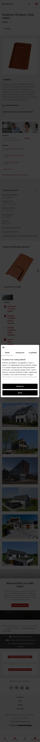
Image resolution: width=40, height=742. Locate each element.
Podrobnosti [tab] (20, 352)
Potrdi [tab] (7, 352)
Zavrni (20, 393)
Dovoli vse (20, 386)
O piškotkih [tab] (33, 352)
